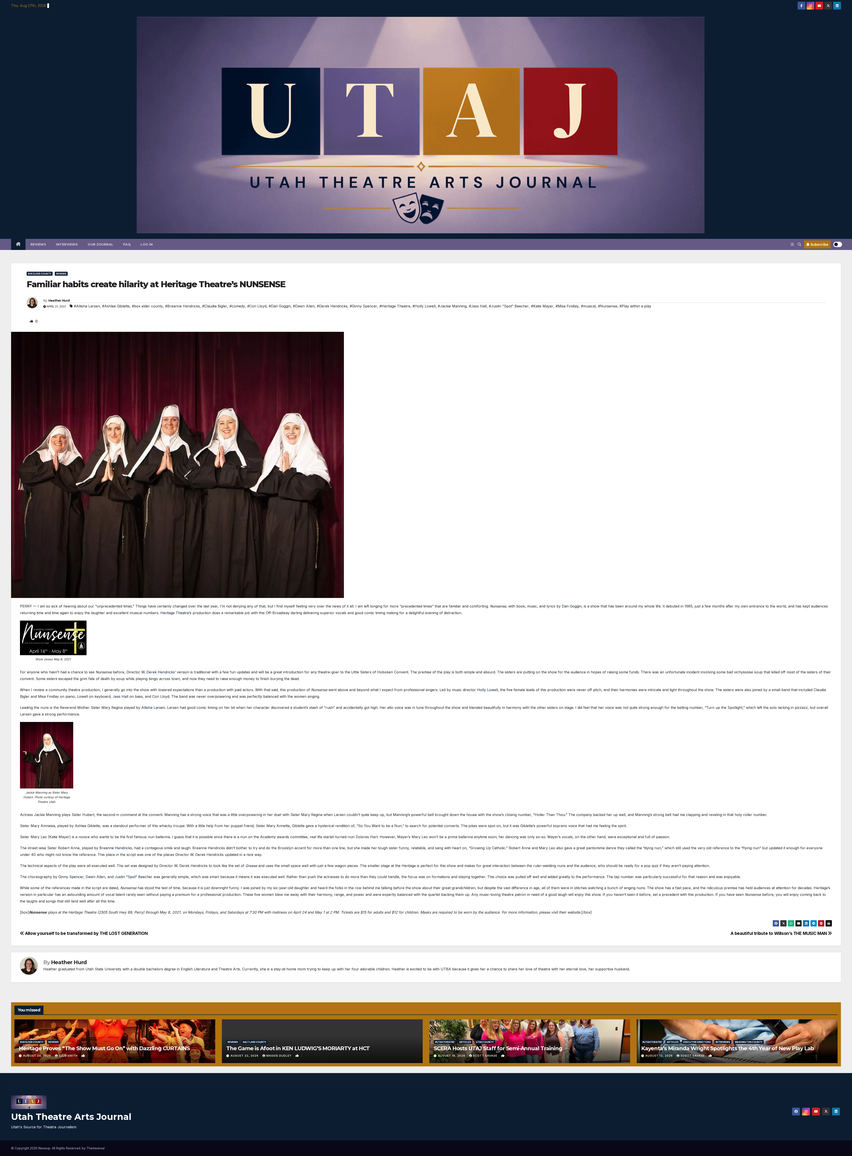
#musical (588, 306)
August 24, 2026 (37, 1055)
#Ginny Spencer (363, 306)
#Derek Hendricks (332, 306)
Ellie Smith (69, 1055)
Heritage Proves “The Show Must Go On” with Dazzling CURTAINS (104, 1048)
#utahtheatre (444, 1042)
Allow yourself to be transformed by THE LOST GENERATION (86, 933)
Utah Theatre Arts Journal (71, 1116)
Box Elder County (39, 273)
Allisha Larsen (153, 707)
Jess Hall (120, 696)
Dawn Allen (95, 877)
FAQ (127, 244)
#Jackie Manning (452, 306)
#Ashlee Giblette (116, 306)
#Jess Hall (478, 306)
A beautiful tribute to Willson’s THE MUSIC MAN (779, 933)
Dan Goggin (572, 606)
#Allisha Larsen (87, 306)
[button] (799, 244)
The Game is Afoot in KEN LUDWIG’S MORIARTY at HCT (298, 1048)
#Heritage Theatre (394, 306)
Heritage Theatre (174, 613)
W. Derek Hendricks (158, 672)
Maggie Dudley (279, 1055)
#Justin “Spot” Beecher (509, 306)
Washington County (748, 1042)
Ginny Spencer (70, 877)
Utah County (485, 1042)
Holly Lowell (487, 690)
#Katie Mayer (542, 306)
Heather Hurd (59, 301)
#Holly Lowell (424, 306)
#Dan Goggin (280, 306)
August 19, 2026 (452, 1055)
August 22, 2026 (245, 1055)
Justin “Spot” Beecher (133, 877)
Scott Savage (485, 1055)
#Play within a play (635, 306)
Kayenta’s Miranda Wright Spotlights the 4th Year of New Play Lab (727, 1048)
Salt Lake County (254, 1042)
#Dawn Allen (304, 306)
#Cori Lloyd (256, 306)
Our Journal (100, 244)
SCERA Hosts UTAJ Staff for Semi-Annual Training (498, 1048)
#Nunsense (607, 306)
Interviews (67, 244)
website (573, 912)
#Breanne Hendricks (182, 306)
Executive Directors (697, 1042)
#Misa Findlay (567, 306)
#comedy (237, 306)
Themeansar (96, 1148)
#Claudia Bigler (214, 306)
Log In (146, 244)
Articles (465, 1042)
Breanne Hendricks (115, 848)
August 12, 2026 (659, 1055)
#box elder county (147, 306)
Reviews (38, 244)
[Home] (18, 244)
